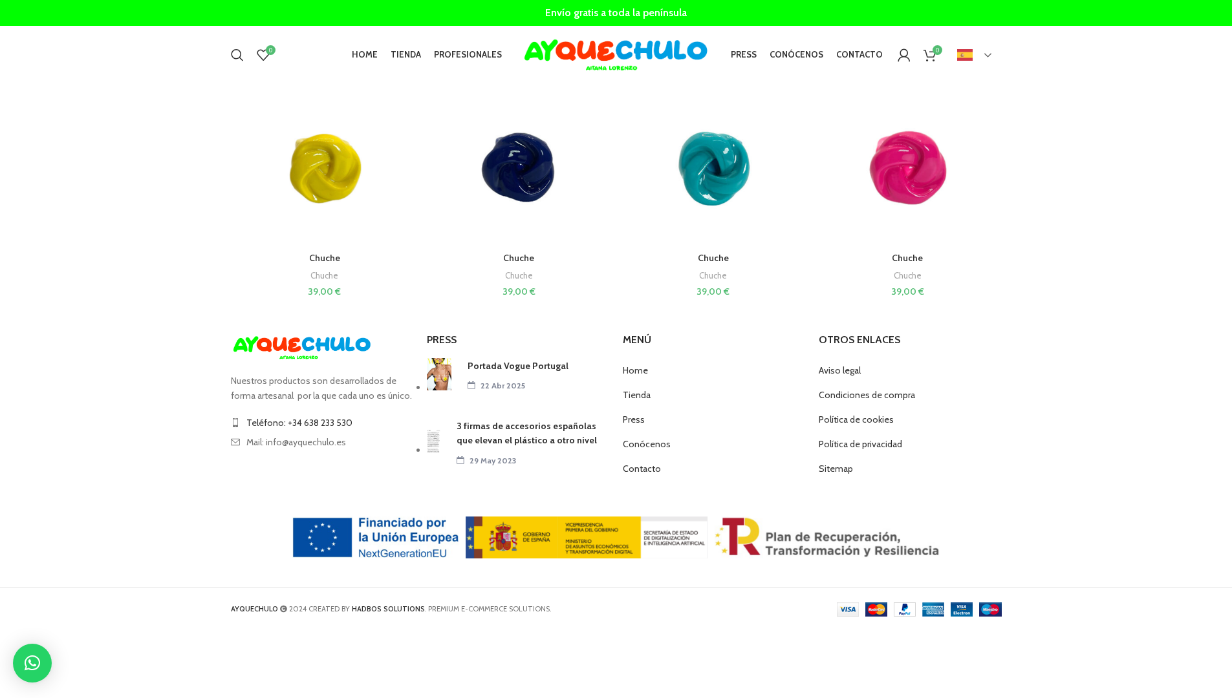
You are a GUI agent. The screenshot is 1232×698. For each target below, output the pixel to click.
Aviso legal (840, 370)
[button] (32, 663)
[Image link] (302, 347)
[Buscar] (237, 55)
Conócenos (647, 444)
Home (635, 370)
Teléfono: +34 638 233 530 (299, 422)
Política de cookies (856, 419)
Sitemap (836, 468)
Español (975, 55)
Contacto (642, 468)
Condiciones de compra (867, 395)
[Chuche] (325, 168)
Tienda (637, 395)
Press (634, 419)
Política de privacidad (860, 444)
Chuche (324, 258)
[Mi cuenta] (904, 55)
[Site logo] (616, 53)
